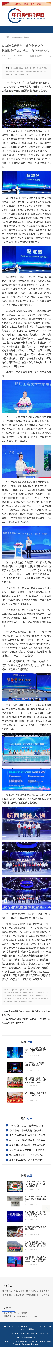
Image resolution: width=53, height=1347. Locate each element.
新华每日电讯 (32, 1291)
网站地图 (30, 1329)
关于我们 (6, 1327)
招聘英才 (15, 1327)
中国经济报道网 (21, 37)
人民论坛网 (19, 1295)
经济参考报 (7, 1291)
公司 (29, 37)
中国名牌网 (19, 1291)
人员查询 (43, 1327)
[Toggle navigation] (5, 29)
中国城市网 (44, 1291)
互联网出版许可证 (32, 1344)
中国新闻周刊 (32, 1295)
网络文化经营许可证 (11, 1342)
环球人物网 (44, 1295)
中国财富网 (7, 1295)
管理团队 (24, 1327)
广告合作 (33, 1327)
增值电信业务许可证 (28, 1342)
